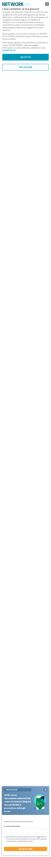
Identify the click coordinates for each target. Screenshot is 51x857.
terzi (39, 836)
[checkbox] (5, 837)
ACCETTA (25, 57)
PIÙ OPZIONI (25, 67)
